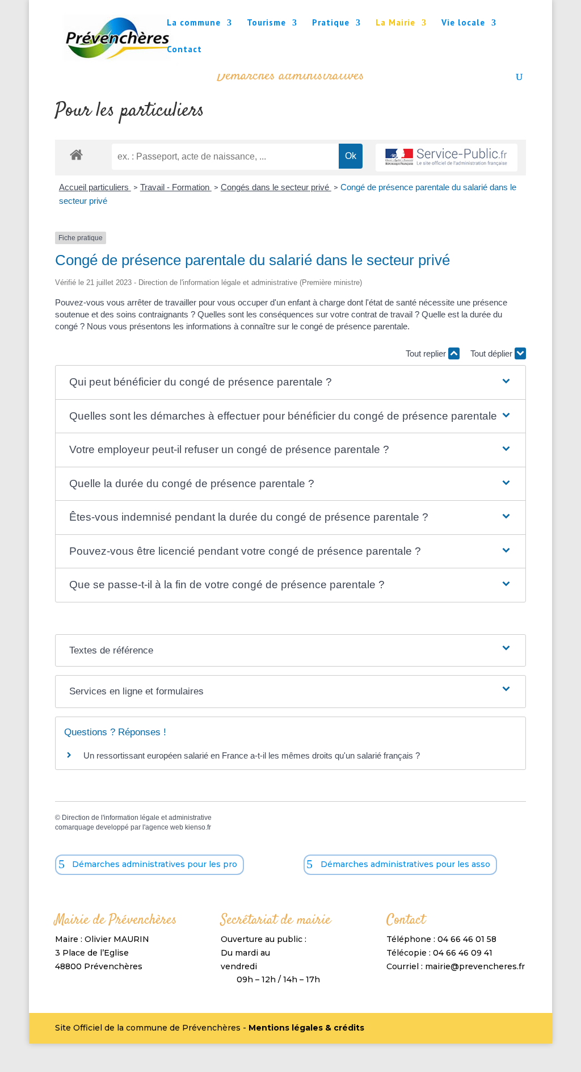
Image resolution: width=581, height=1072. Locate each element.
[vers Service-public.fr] (446, 157)
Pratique (331, 23)
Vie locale (463, 23)
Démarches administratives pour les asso (405, 864)
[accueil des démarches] (76, 154)
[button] (291, 382)
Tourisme (266, 23)
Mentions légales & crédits (306, 1028)
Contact (184, 50)
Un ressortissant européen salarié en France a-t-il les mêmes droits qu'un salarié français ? (251, 755)
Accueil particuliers (95, 187)
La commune (194, 23)
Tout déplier (492, 353)
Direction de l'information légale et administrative (137, 818)
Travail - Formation (176, 187)
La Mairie (395, 23)
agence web (164, 827)
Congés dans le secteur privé (276, 187)
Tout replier (427, 353)
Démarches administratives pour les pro (154, 864)
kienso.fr (198, 827)
